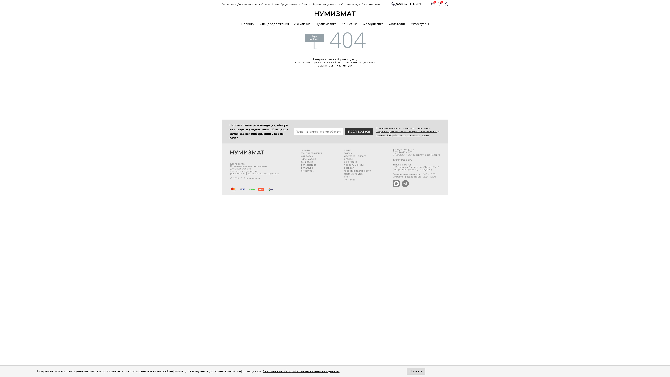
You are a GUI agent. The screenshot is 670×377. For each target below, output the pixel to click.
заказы (348, 152)
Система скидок (350, 4)
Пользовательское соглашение (248, 166)
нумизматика (308, 158)
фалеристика (308, 164)
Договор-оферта (240, 168)
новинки (305, 149)
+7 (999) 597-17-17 (403, 149)
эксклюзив (307, 155)
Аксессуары (420, 24)
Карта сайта (237, 163)
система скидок (353, 173)
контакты (349, 179)
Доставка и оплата (248, 4)
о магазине (350, 161)
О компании (229, 4)
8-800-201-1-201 (408, 4)
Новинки (248, 24)
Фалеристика (373, 24)
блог (347, 176)
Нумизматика (326, 24)
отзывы (348, 158)
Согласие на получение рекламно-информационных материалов (254, 172)
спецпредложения (311, 152)
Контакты (374, 4)
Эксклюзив (302, 24)
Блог (364, 4)
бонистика (307, 161)
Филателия (397, 24)
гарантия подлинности (357, 170)
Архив (275, 4)
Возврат (307, 4)
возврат (349, 167)
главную (345, 65)
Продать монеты (290, 4)
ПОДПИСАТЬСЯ (359, 131)
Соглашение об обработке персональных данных (301, 371)
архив (347, 149)
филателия (307, 167)
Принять (416, 371)
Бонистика (350, 24)
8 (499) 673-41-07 (402, 152)
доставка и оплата (355, 155)
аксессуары (307, 170)
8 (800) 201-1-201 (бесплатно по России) (416, 154)
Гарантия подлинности (326, 4)
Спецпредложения (274, 24)
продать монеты (354, 164)
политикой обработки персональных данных (402, 135)
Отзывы (265, 4)
